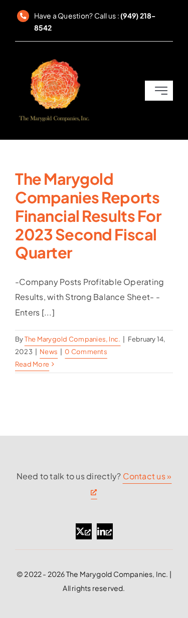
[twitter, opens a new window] (84, 531)
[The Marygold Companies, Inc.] (54, 60)
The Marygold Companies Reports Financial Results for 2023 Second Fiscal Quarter (88, 215)
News (49, 352)
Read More (32, 364)
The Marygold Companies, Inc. (73, 339)
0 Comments (86, 352)
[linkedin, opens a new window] (105, 531)
